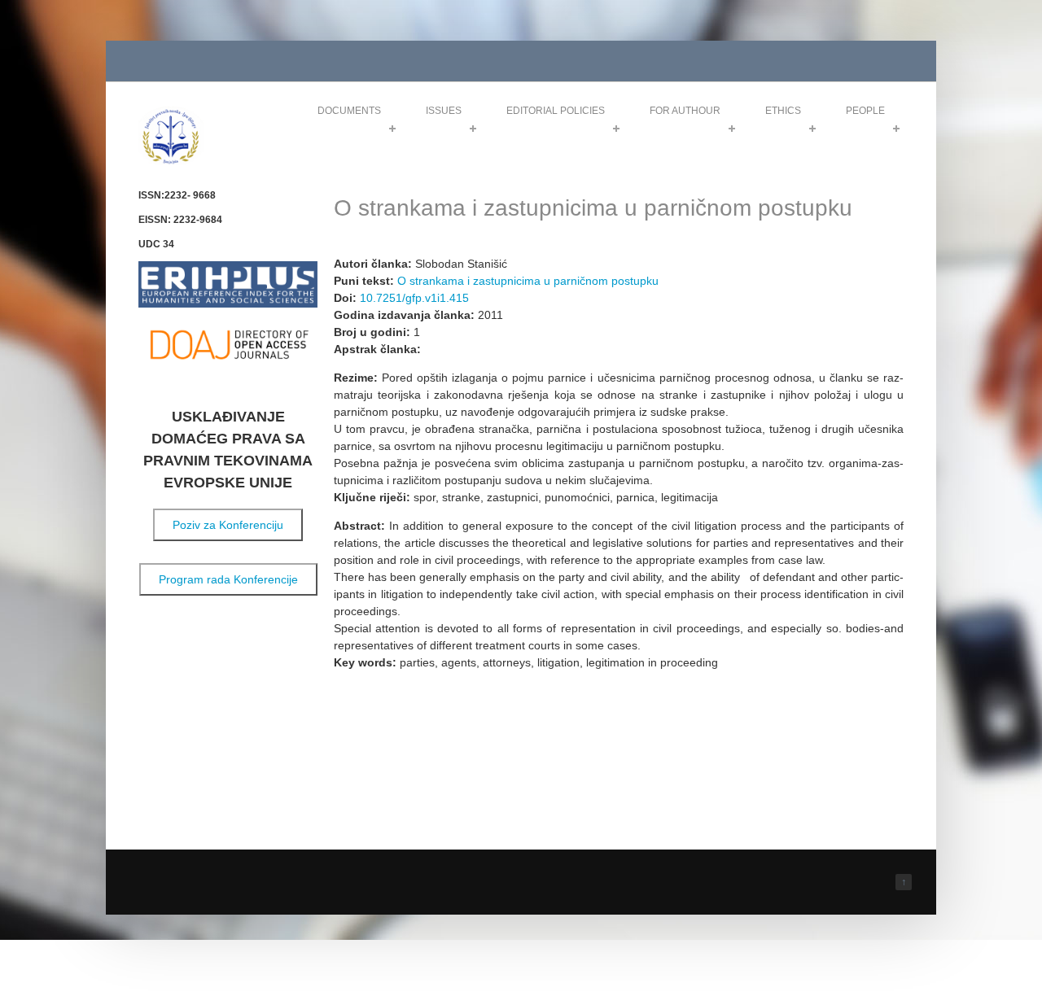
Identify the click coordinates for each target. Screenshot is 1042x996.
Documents (349, 110)
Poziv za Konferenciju (228, 524)
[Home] (171, 161)
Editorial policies (555, 110)
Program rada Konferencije (228, 579)
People (865, 110)
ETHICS (783, 110)
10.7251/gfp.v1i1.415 (414, 297)
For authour (685, 110)
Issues (444, 110)
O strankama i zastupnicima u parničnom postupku (528, 280)
